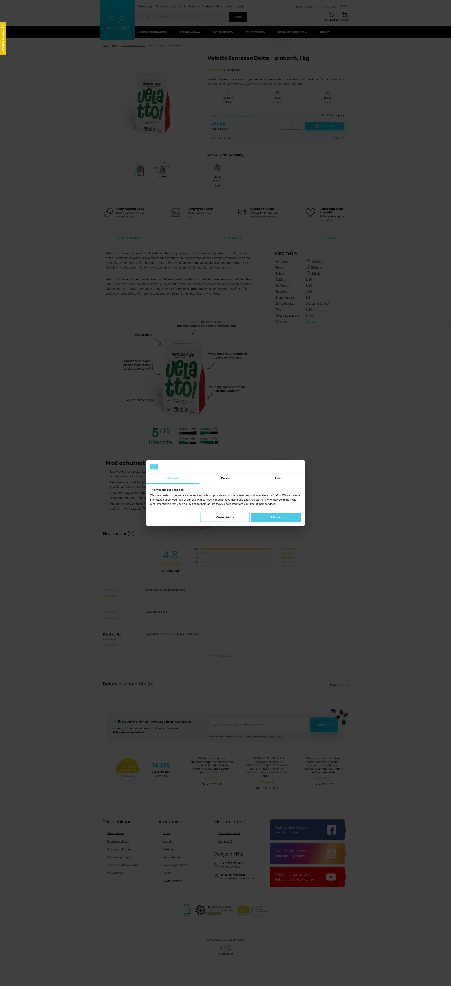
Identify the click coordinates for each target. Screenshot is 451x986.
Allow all (276, 517)
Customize (223, 517)
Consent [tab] (172, 478)
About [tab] (278, 478)
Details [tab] (225, 478)
